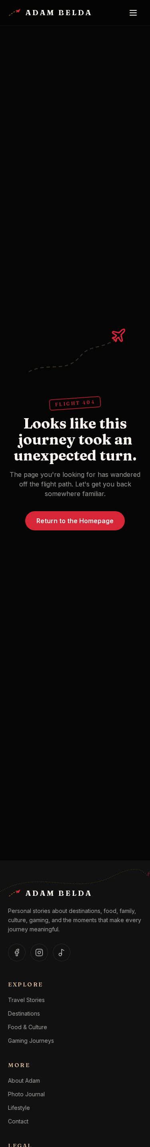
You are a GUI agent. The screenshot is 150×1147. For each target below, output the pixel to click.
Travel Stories (26, 999)
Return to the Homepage (75, 521)
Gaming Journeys (31, 1040)
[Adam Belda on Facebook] (17, 952)
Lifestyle (19, 1107)
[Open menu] (133, 13)
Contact (18, 1121)
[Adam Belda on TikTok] (61, 952)
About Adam (24, 1080)
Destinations (24, 1013)
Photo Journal (26, 1094)
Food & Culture (27, 1027)
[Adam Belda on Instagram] (39, 952)
